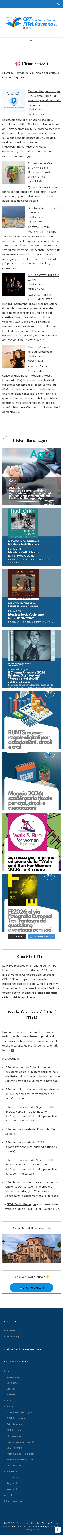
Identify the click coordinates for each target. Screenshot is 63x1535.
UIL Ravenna (13, 1435)
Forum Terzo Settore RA (20, 1441)
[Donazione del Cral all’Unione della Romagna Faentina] (13, 173)
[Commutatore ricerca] (58, 4)
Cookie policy (33, 1523)
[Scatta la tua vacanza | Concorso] (13, 218)
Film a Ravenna (13, 1500)
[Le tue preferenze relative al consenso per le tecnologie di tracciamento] (58, 1530)
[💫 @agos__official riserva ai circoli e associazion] (31, 476)
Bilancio (10, 1394)
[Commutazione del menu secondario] (3, 4)
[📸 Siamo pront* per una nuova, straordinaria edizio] (31, 903)
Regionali (11, 1483)
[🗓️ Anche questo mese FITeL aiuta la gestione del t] (31, 781)
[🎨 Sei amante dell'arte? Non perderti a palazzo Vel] (31, 598)
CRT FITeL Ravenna (16, 1523)
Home (7, 1370)
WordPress (53, 1526)
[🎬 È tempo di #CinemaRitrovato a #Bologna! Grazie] (31, 659)
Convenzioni (11, 1471)
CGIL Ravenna (14, 1424)
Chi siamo (12, 1382)
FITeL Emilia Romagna (21, 1204)
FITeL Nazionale (15, 1418)
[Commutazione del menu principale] (31, 41)
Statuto (11, 1388)
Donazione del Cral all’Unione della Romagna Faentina (40, 167)
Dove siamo (13, 1376)
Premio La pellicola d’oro (20, 1453)
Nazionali (11, 1489)
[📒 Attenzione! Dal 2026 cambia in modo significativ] (31, 720)
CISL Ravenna (14, 1430)
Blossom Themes (26, 1526)
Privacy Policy (12, 1330)
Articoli (8, 1495)
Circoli (7, 1400)
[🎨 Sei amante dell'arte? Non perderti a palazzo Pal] (31, 537)
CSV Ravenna (14, 1447)
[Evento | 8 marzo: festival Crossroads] (13, 357)
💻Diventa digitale (31, 1287)
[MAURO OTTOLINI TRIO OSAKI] (13, 285)
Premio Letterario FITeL (19, 1459)
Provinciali (12, 1477)
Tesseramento (12, 1465)
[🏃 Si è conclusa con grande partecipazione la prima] (31, 842)
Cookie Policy (11, 1336)
